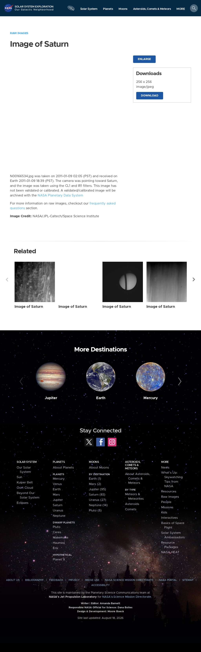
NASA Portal (168, 580)
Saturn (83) (97, 494)
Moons (94, 462)
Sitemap (187, 580)
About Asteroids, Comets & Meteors (137, 479)
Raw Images (19, 33)
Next (194, 279)
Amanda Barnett (110, 603)
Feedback (56, 580)
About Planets (63, 467)
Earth (100, 398)
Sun (19, 477)
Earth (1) (95, 478)
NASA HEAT (170, 552)
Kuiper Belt (25, 482)
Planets (59, 462)
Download (149, 95)
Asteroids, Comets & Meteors (133, 465)
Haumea (59, 542)
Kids (164, 512)
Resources (168, 491)
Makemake (60, 537)
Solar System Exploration (34, 5)
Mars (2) (95, 484)
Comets (130, 509)
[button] (181, 9)
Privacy (74, 580)
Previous (7, 279)
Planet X (59, 559)
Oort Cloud (25, 487)
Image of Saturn (29, 307)
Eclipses (22, 502)
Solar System (27, 462)
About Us (13, 580)
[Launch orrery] (71, 9)
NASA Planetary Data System (60, 195)
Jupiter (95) (97, 489)
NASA (9, 8)
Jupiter (51, 398)
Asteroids (132, 504)
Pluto (56, 527)
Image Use (92, 580)
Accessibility (100, 585)
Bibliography (34, 580)
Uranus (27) (97, 500)
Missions (167, 507)
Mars (56, 494)
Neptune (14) (98, 505)
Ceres (57, 532)
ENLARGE (144, 59)
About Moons (99, 467)
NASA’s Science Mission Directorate (126, 597)
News (165, 467)
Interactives (169, 517)
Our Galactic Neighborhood (34, 11)
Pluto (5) (95, 510)
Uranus (58, 510)
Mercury (150, 398)
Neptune (59, 515)
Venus (57, 484)
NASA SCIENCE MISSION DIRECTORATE (129, 580)
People (166, 502)
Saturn (57, 505)
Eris (55, 548)
